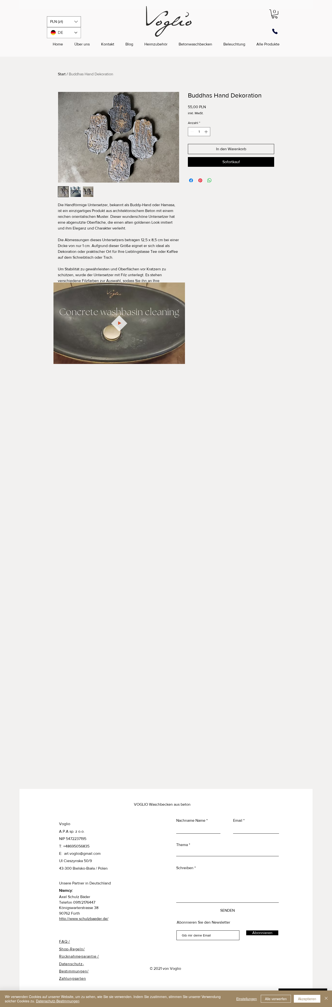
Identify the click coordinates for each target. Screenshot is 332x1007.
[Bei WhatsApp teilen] (209, 180)
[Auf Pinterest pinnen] (200, 180)
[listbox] (64, 21)
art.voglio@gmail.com (82, 853)
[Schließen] (326, 998)
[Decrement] (192, 131)
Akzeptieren (307, 998)
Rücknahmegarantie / (79, 956)
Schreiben (184, 868)
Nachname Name (190, 820)
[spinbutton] (199, 131)
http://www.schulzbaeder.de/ (83, 919)
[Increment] (206, 131)
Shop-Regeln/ (72, 949)
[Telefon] (275, 31)
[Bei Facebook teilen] (191, 180)
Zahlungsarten (72, 978)
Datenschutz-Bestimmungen (57, 1000)
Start (62, 74)
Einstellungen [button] (246, 998)
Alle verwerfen (276, 998)
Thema (182, 845)
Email (237, 820)
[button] (64, 21)
